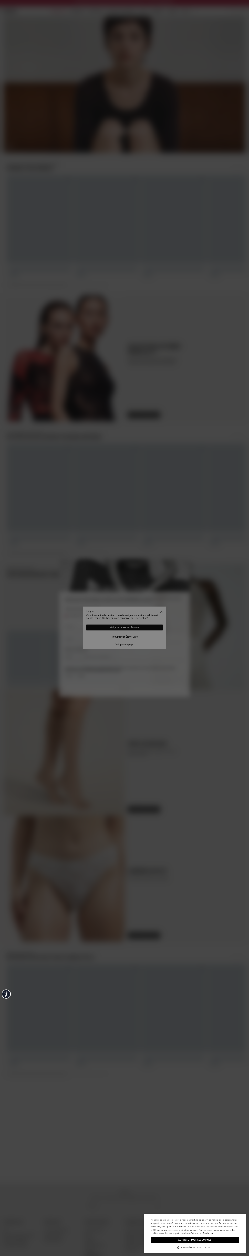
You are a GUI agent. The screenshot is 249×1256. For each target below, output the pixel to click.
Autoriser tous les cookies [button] (194, 1239)
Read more (208, 1233)
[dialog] (195, 1233)
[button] (195, 1247)
